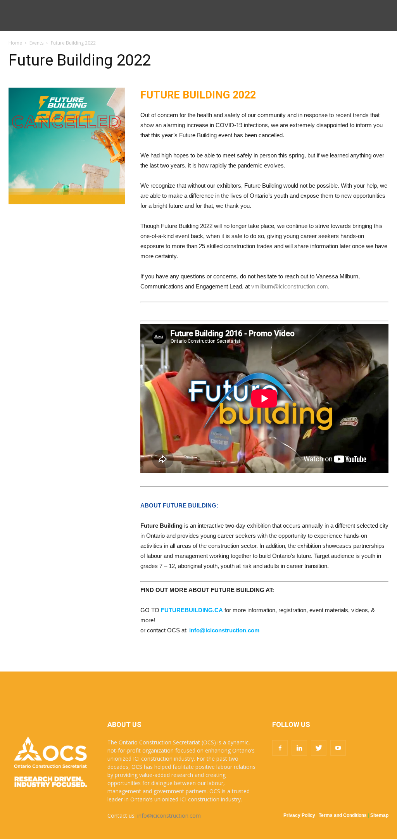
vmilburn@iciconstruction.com (289, 286)
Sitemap (379, 815)
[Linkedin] (299, 748)
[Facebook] (280, 748)
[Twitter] (318, 748)
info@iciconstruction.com (169, 815)
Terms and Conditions (343, 815)
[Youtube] (338, 748)
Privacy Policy (299, 815)
